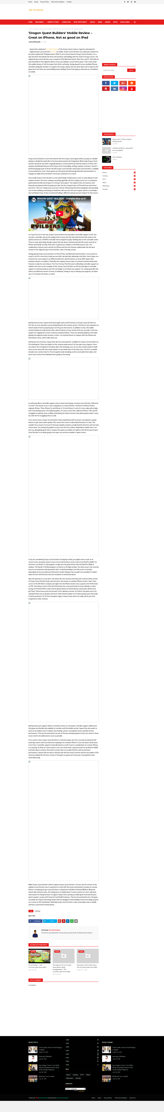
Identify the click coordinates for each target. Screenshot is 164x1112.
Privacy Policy (44, 2)
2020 (82, 1061)
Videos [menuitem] (92, 22)
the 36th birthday (52, 49)
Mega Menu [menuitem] (39, 22)
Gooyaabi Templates (62, 1098)
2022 (82, 1054)
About (36, 2)
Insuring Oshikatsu (45, 1056)
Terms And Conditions (57, 2)
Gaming (35, 29)
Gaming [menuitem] (107, 22)
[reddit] (132, 83)
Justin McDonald (34, 42)
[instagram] (131, 2)
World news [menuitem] (125, 22)
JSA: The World (35, 9)
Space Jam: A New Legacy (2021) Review (122, 140)
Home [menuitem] (30, 22)
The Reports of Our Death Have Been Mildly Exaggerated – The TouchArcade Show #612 (62, 968)
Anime (119, 172)
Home (30, 2)
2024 (82, 1047)
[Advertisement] (95, 12)
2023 (82, 1050)
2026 (82, 1040)
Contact (69, 2)
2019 (82, 1065)
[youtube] (132, 88)
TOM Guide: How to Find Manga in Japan (50, 1049)
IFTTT (119, 179)
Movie (119, 182)
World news (119, 186)
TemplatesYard (43, 1098)
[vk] (114, 88)
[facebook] (125, 2)
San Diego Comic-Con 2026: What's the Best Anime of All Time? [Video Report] (49, 1067)
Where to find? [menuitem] (53, 22)
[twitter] (128, 2)
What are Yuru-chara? (46, 1076)
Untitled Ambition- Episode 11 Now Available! (122, 149)
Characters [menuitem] (66, 22)
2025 (82, 1043)
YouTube (119, 189)
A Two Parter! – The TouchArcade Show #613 (37, 966)
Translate (81, 1091)
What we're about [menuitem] (80, 22)
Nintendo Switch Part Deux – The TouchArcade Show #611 (87, 966)
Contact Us (132, 1098)
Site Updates (117, 157)
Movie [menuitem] (115, 22)
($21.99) (53, 52)
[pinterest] (135, 2)
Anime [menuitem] (100, 22)
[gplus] (123, 83)
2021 (82, 1058)
